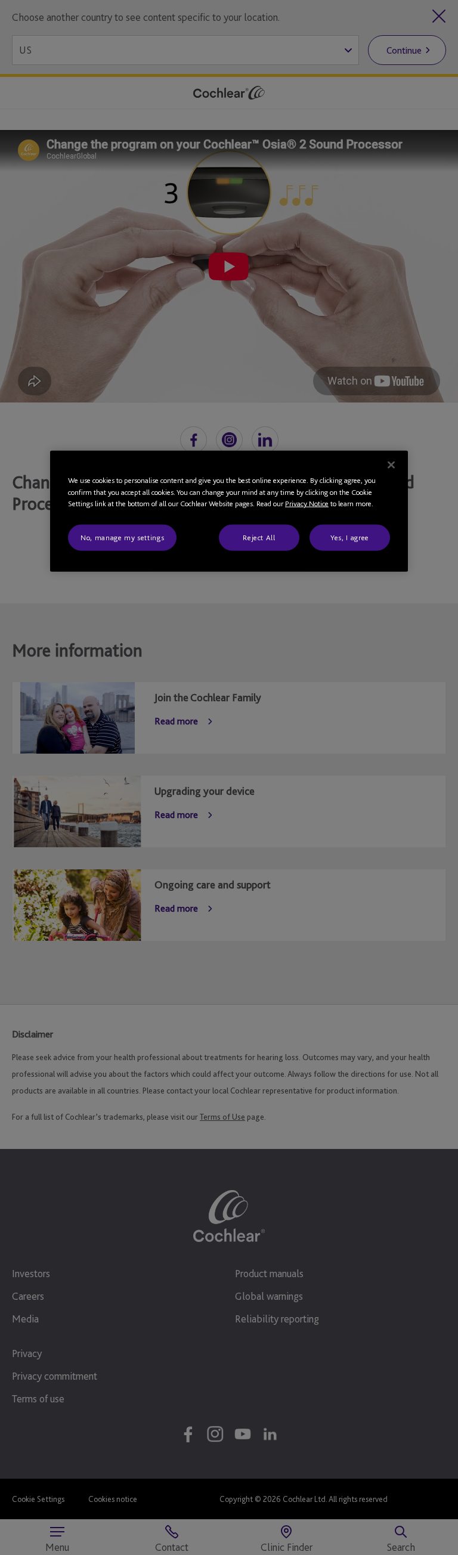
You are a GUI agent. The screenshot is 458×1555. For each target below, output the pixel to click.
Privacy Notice (307, 503)
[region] (229, 511)
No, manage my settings (122, 537)
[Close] (391, 465)
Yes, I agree (349, 537)
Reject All (259, 537)
